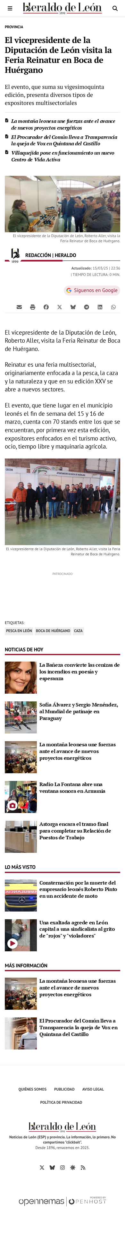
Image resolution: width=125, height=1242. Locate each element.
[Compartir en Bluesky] (73, 307)
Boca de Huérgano (53, 631)
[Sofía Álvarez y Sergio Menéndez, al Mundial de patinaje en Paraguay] (21, 717)
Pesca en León (19, 631)
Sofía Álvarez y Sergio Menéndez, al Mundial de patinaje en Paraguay (78, 711)
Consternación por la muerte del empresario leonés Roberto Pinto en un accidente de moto (78, 889)
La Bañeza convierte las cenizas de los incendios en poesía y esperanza (79, 671)
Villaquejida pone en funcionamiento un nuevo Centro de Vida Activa (62, 156)
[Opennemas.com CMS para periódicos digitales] (62, 1208)
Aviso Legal (93, 1089)
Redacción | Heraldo (51, 255)
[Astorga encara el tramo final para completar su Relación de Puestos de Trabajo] (21, 836)
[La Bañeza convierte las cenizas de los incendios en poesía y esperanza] (21, 677)
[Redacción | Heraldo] (15, 255)
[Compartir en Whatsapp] (113, 307)
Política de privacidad (61, 1102)
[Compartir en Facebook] (46, 307)
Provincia (14, 27)
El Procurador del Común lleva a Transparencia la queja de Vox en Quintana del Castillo (64, 140)
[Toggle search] (115, 8)
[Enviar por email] (19, 307)
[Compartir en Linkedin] (100, 307)
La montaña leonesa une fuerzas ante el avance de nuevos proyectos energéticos (63, 124)
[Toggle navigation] (10, 8)
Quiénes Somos (32, 1089)
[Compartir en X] (59, 307)
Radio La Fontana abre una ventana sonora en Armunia (72, 787)
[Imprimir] (32, 307)
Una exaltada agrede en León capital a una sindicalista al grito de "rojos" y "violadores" (77, 929)
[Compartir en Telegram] (86, 307)
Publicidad (64, 1089)
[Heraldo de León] (62, 8)
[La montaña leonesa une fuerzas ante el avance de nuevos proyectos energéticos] (21, 756)
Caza (78, 631)
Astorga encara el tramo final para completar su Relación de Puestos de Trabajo (75, 830)
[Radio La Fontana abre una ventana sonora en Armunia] (21, 796)
